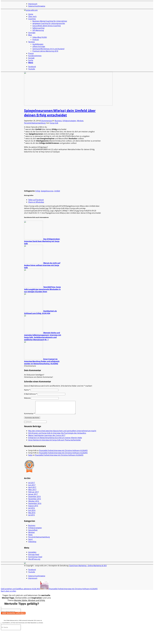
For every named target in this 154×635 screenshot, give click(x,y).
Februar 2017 (33, 492)
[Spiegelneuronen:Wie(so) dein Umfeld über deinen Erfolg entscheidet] (68, 105)
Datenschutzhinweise (36, 6)
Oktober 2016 (33, 501)
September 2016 (34, 503)
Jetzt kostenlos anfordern (13, 613)
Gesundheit (33, 530)
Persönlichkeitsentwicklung (35, 123)
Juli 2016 (31, 508)
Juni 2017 (31, 485)
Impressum (32, 4)
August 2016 (33, 506)
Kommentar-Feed (35, 557)
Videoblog (32, 541)
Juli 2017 (31, 482)
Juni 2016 (31, 510)
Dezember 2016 (34, 496)
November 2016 (34, 499)
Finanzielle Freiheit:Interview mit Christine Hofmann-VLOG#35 (63, 450)
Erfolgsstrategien (69, 121)
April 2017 (32, 487)
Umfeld (57, 191)
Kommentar (29, 413)
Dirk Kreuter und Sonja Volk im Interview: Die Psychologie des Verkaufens (57, 433)
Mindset (80, 121)
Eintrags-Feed (33, 554)
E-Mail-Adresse (30, 394)
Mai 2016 (31, 512)
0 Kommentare (46, 121)
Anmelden (32, 552)
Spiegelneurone (47, 191)
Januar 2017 (33, 494)
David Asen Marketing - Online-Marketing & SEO (88, 565)
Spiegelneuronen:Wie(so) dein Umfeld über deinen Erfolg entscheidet (60, 112)
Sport (30, 539)
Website (27, 398)
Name (27, 390)
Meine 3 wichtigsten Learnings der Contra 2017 (46, 435)
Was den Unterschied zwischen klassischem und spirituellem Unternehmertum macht (62, 431)
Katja (30, 455)
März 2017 (32, 489)
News (30, 535)
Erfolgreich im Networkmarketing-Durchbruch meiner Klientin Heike (55, 438)
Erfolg (37, 191)
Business (58, 121)
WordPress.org (34, 559)
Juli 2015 (31, 515)
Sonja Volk (54, 123)
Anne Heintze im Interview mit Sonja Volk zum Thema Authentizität (54, 440)
